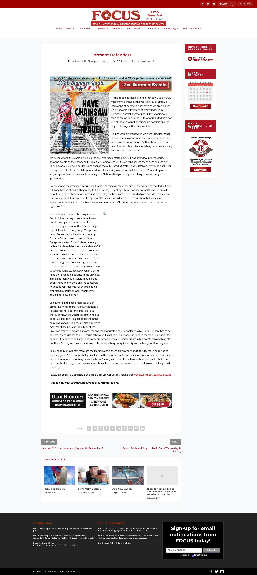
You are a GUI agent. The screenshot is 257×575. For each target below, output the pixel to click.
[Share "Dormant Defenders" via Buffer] (124, 428)
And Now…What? (122, 489)
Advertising (170, 28)
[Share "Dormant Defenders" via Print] (142, 428)
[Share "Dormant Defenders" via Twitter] (95, 428)
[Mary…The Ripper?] (59, 475)
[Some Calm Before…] (93, 475)
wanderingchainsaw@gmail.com (152, 375)
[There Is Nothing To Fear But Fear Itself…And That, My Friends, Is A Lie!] (162, 475)
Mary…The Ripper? (54, 489)
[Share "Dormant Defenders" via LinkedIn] (119, 428)
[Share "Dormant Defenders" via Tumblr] (107, 428)
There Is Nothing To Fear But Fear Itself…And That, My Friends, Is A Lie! (162, 492)
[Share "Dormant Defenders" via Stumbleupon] (130, 428)
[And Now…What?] (128, 475)
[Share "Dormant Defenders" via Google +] (101, 428)
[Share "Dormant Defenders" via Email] (136, 428)
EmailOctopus (200, 555)
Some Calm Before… (89, 489)
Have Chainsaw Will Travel (139, 61)
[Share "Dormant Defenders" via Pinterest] (113, 428)
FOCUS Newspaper (90, 61)
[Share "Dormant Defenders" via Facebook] (89, 428)
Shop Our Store (191, 28)
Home (58, 28)
